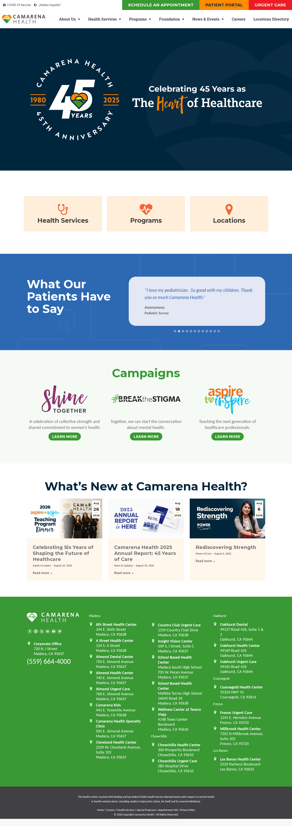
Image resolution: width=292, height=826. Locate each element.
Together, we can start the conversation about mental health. (146, 424)
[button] (175, 331)
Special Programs (146, 810)
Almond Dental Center (114, 656)
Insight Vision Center (175, 641)
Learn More (64, 436)
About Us (67, 19)
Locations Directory (271, 19)
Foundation (169, 19)
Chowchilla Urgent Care (177, 761)
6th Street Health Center (116, 624)
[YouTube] (53, 631)
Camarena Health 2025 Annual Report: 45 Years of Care (145, 553)
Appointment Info (168, 810)
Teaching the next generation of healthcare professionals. (227, 424)
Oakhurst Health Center (240, 645)
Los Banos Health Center (240, 759)
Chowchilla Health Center (179, 744)
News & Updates (123, 565)
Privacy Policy (187, 810)
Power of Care (203, 553)
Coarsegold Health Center (241, 687)
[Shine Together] (64, 400)
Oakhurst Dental (234, 624)
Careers (239, 19)
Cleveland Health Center (116, 742)
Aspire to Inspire (42, 565)
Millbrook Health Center (240, 728)
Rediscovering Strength (226, 547)
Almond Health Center (114, 672)
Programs (138, 19)
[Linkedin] (47, 631)
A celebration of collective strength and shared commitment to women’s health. (64, 424)
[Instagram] (35, 631)
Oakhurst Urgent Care (238, 661)
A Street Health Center (114, 640)
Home (100, 810)
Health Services (102, 19)
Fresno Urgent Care (236, 712)
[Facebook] (29, 631)
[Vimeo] (59, 631)
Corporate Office (47, 643)
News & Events (205, 19)
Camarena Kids (108, 705)
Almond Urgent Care (113, 688)
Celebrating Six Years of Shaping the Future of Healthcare (63, 553)
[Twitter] (41, 631)
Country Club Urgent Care (179, 625)
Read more (41, 573)
